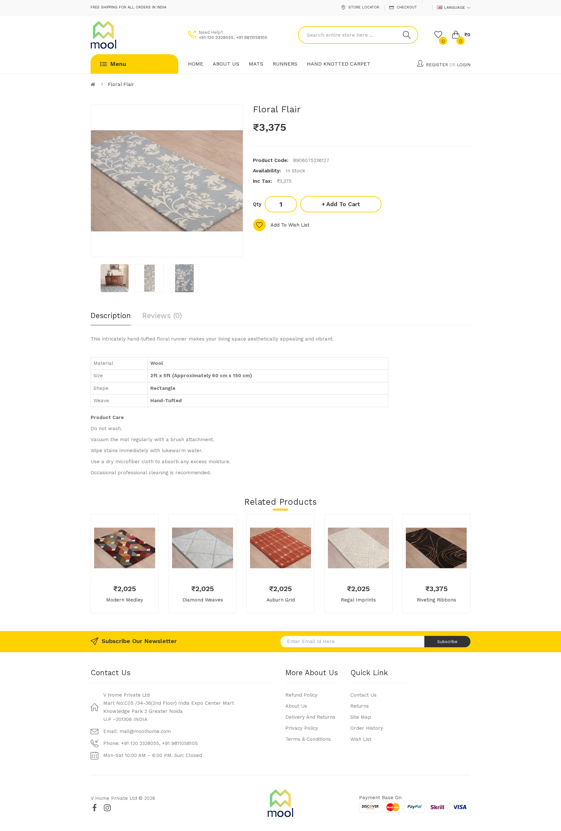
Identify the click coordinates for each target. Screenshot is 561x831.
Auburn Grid (281, 600)
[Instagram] (107, 808)
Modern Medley (124, 600)
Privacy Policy (301, 728)
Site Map (360, 717)
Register (437, 64)
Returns (359, 706)
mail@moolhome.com (145, 731)
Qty (257, 204)
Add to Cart (343, 204)
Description (111, 315)
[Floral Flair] (114, 278)
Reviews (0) (162, 315)
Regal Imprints (358, 600)
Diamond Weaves (202, 600)
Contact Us (363, 695)
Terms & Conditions (308, 739)
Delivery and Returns (310, 717)
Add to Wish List (289, 225)
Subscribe (447, 641)
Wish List (360, 739)
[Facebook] (94, 808)
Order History (366, 728)
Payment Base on (380, 797)
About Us (296, 706)
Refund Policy (301, 695)
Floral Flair (121, 84)
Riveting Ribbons (436, 600)
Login (463, 64)
